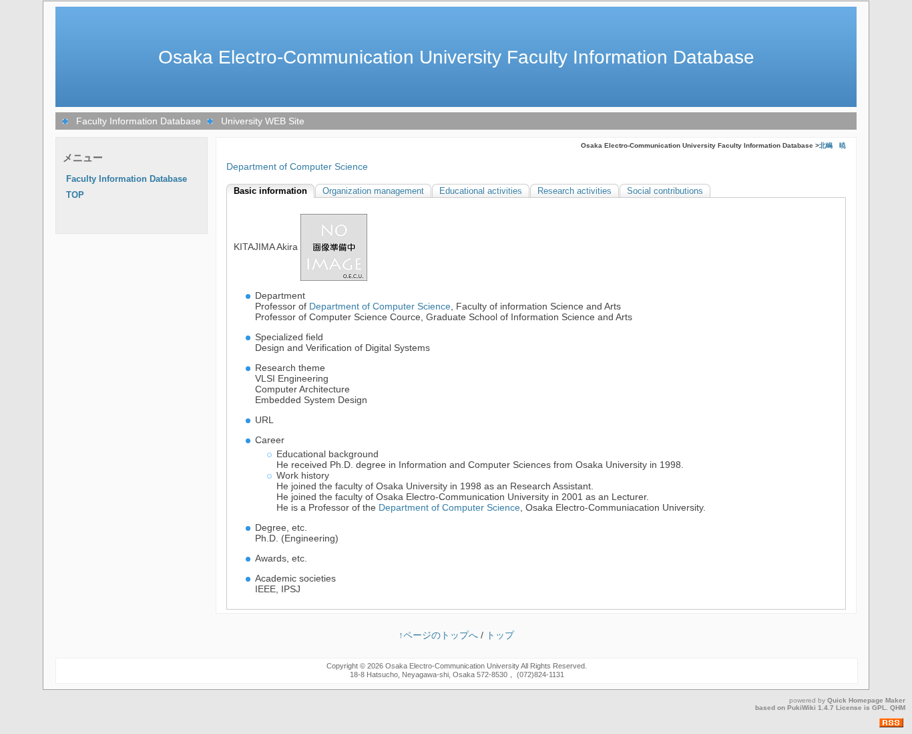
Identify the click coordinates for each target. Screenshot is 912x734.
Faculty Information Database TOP (126, 187)
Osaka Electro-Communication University (452, 666)
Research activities (574, 191)
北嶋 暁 (832, 145)
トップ (500, 635)
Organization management (373, 191)
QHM (897, 707)
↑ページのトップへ (438, 635)
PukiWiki (801, 707)
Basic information (270, 191)
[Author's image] (333, 246)
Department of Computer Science (297, 166)
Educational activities (480, 191)
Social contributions (665, 191)
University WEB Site (262, 121)
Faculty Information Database (138, 121)
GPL (879, 707)
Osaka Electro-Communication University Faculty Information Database (456, 57)
